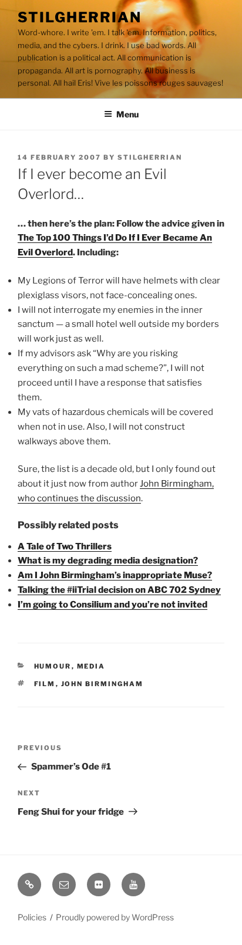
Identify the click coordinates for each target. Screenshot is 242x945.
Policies (32, 917)
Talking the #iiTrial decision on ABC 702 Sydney (119, 590)
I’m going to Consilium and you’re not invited (112, 604)
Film (45, 684)
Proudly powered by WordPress (115, 917)
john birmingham (102, 684)
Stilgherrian (80, 17)
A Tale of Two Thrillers (65, 546)
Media (91, 666)
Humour (53, 666)
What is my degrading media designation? (108, 560)
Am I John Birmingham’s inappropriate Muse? (115, 575)
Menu (127, 114)
